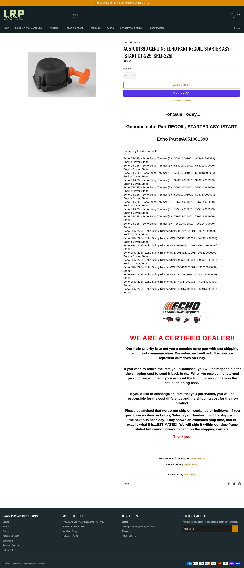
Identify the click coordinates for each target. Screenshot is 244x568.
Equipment (8, 540)
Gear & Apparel (76, 28)
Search (6, 521)
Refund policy (9, 550)
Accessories (157, 28)
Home (6, 28)
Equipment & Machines (28, 28)
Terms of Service (11, 545)
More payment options (181, 100)
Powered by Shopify (37, 563)
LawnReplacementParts (19, 563)
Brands (54, 28)
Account (237, 28)
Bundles (96, 28)
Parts (110, 28)
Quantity (127, 69)
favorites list (197, 458)
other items (190, 464)
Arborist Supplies (131, 28)
